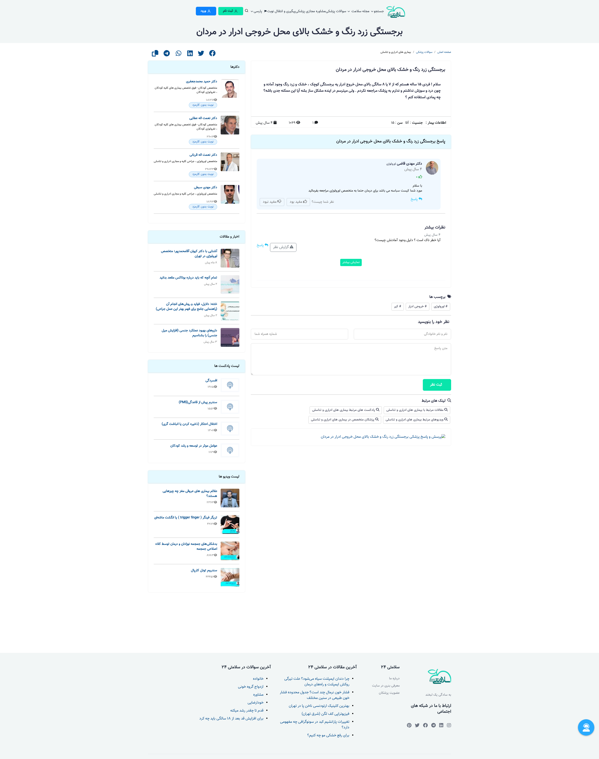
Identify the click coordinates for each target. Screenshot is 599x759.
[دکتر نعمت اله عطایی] (230, 130)
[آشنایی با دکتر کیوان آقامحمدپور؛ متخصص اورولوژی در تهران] (230, 258)
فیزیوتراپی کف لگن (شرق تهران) (325, 714)
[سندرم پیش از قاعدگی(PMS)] (230, 407)
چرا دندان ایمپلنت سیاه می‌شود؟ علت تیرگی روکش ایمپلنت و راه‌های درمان (316, 681)
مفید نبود (270, 202)
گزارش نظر (281, 247)
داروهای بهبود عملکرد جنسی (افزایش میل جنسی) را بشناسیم (189, 333)
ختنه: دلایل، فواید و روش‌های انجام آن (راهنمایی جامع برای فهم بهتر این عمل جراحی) (186, 306)
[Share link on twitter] (201, 55)
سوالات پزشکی (336, 11)
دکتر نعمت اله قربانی (203, 155)
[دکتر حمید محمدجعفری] (230, 93)
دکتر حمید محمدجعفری (201, 81)
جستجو (379, 11)
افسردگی (211, 380)
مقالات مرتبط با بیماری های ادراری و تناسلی (415, 410)
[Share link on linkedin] (190, 55)
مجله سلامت (360, 11)
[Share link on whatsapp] (178, 55)
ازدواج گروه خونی (250, 687)
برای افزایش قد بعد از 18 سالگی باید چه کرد (231, 719)
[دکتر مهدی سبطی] (230, 197)
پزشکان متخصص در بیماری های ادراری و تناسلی (343, 419)
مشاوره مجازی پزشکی (311, 11)
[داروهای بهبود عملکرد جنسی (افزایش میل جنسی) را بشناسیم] (230, 337)
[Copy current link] (155, 55)
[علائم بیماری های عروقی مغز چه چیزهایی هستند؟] (230, 498)
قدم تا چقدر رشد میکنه (246, 711)
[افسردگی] (230, 385)
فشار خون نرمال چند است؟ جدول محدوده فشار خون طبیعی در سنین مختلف (314, 695)
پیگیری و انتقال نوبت (281, 11)
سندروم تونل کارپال (204, 570)
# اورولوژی (441, 306)
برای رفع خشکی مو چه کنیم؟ (328, 735)
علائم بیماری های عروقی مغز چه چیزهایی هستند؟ (190, 493)
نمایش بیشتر (351, 262)
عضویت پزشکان (389, 693)
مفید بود (296, 202)
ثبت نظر (436, 385)
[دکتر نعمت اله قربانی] (230, 164)
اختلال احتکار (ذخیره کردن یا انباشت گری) (189, 424)
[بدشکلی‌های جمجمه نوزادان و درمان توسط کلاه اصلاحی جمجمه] (230, 551)
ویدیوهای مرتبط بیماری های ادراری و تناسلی (415, 419)
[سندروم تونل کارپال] (230, 577)
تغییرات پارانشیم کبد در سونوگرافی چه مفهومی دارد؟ (314, 724)
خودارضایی (255, 703)
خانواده (258, 679)
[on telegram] (425, 725)
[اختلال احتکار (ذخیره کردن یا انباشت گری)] (230, 429)
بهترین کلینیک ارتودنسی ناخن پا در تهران (319, 706)
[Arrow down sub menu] (246, 12)
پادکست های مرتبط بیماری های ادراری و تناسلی (344, 410)
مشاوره (258, 695)
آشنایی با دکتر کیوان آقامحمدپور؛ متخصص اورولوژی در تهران (189, 254)
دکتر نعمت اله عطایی (203, 118)
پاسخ (415, 199)
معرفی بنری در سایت (386, 685)
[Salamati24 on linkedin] (441, 725)
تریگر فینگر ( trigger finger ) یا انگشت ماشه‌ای (185, 517)
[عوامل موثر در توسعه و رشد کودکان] (230, 450)
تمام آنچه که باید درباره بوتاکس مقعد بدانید (188, 277)
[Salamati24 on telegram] (433, 725)
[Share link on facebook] (212, 55)
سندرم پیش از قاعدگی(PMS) (198, 402)
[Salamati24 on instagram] (449, 725)
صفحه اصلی (444, 52)
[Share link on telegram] (167, 55)
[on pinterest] (409, 725)
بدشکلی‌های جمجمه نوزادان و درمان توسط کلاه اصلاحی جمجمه (186, 546)
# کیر (397, 306)
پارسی (258, 11)
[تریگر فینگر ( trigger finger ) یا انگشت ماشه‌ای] (230, 524)
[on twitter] (417, 725)
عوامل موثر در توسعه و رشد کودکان (193, 445)
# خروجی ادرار (417, 306)
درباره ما (394, 678)
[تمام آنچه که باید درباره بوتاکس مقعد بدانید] (230, 284)
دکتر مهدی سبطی (205, 187)
